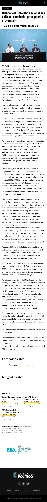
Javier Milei (18, 428)
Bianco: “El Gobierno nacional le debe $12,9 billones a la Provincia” (32, 399)
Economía (26, 490)
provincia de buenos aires (13, 432)
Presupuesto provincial (12, 430)
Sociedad (36, 490)
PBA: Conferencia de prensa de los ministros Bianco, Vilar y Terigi (10, 412)
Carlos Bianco (27, 426)
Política (17, 490)
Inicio (9, 490)
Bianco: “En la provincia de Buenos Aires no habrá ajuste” (11, 399)
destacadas (7, 428)
